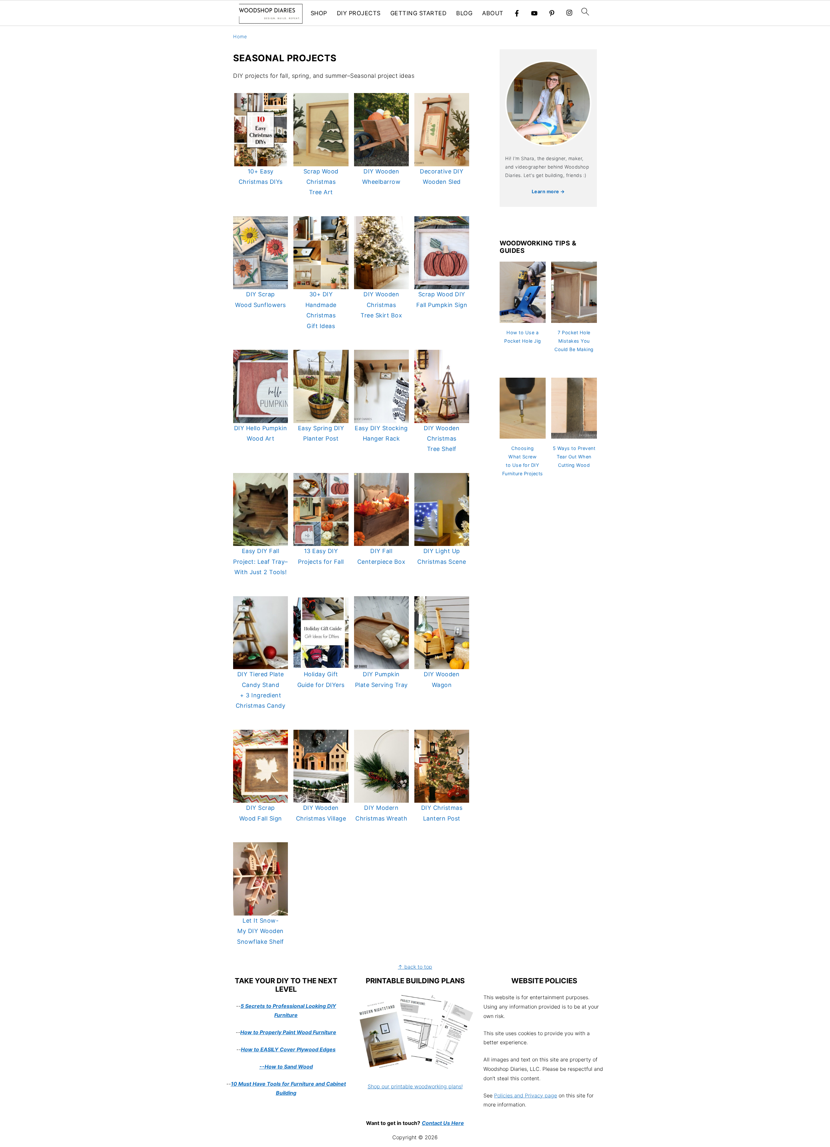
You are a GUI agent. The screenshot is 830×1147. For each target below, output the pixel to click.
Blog (464, 13)
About (493, 13)
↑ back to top (415, 967)
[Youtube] (534, 13)
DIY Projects (359, 13)
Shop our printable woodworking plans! (415, 1086)
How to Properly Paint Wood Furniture (288, 1032)
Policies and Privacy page (525, 1095)
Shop (319, 13)
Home (240, 36)
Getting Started (418, 13)
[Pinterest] (551, 13)
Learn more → (548, 191)
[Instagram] (569, 13)
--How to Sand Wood (286, 1066)
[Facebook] (516, 13)
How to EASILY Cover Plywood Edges (288, 1049)
